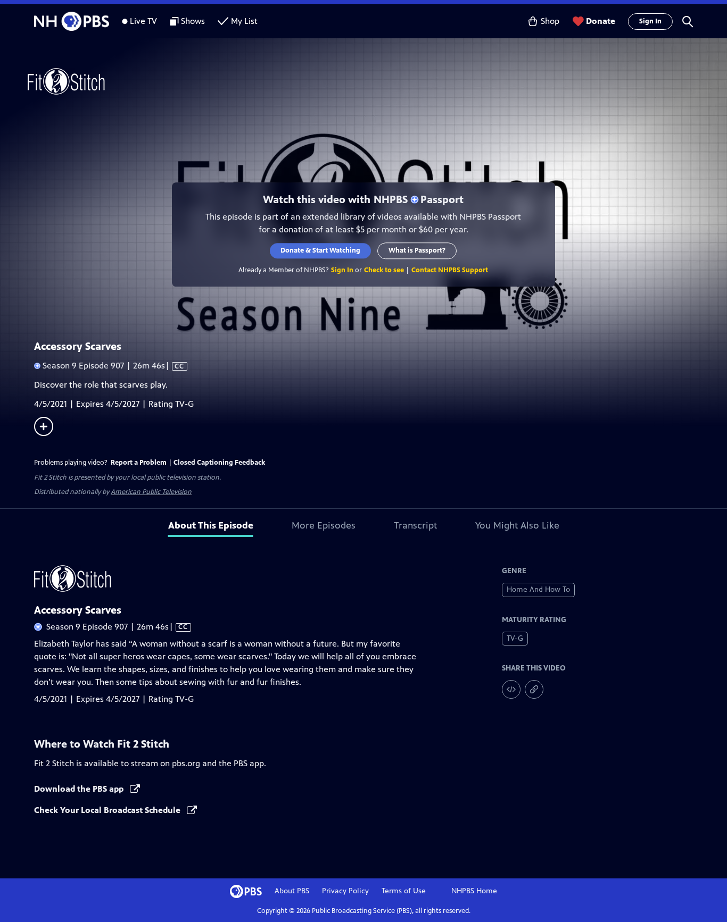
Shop (550, 21)
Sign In (650, 21)
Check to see (384, 270)
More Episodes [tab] (324, 525)
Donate (600, 21)
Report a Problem (139, 462)
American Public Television (151, 492)
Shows (193, 21)
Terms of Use (404, 890)
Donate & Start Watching (321, 250)
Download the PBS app (80, 789)
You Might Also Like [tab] (517, 525)
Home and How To (538, 589)
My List (244, 21)
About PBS (292, 890)
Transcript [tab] (415, 525)
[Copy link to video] (534, 689)
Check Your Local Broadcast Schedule (108, 810)
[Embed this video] (511, 689)
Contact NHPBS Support (450, 270)
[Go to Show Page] (377, 81)
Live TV (143, 21)
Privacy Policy (345, 890)
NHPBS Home (474, 890)
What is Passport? (417, 250)
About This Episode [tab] (210, 525)
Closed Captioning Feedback (219, 462)
